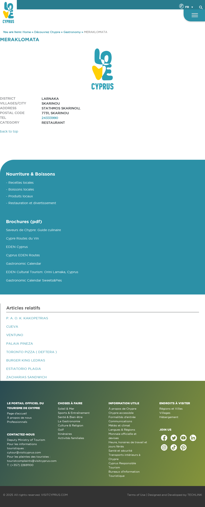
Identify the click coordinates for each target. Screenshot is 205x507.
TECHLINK (194, 494)
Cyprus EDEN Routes (23, 255)
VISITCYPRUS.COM (54, 494)
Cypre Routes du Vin (22, 238)
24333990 (50, 118)
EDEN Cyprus (17, 247)
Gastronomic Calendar (23, 263)
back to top (9, 131)
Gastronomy (72, 32)
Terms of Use (136, 494)
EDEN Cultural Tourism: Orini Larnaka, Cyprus (42, 272)
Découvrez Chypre (47, 32)
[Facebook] (164, 438)
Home (27, 32)
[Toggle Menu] (195, 15)
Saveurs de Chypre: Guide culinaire (33, 230)
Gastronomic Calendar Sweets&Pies (34, 280)
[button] (201, 6)
